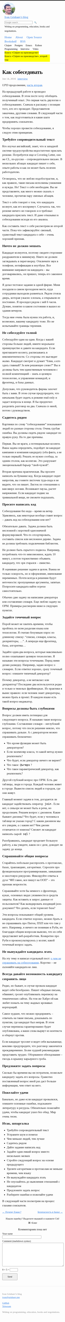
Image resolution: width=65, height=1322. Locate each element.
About (19, 37)
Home (8, 37)
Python (38, 45)
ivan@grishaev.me (11, 1297)
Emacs (29, 45)
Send (10, 1277)
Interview (25, 49)
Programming (11, 49)
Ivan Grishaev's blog (16, 17)
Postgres (19, 45)
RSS (23, 41)
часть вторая (34, 85)
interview (23, 78)
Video (35, 49)
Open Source (34, 37)
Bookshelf (10, 41)
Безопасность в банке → (50, 1212)
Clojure (8, 45)
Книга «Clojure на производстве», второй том (26, 58)
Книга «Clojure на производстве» (22, 52)
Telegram (6, 1306)
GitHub (5, 1303)
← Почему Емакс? (11, 1212)
